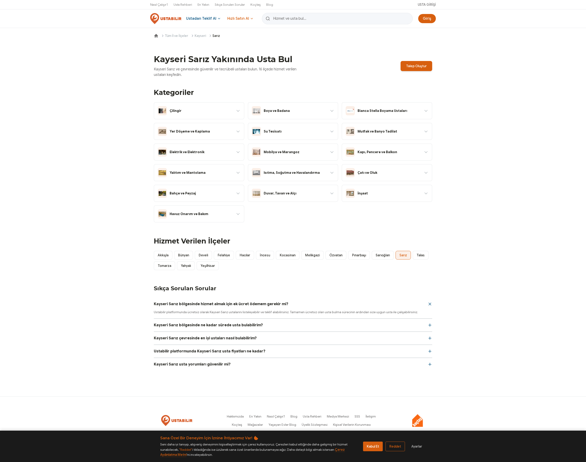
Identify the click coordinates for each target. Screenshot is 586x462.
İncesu (265, 255)
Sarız (403, 255)
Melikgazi (312, 255)
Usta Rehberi (183, 5)
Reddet (395, 446)
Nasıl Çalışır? (159, 5)
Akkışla (163, 255)
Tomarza (164, 266)
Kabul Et (373, 446)
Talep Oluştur (416, 66)
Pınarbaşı (359, 255)
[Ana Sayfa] (156, 35)
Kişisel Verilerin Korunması (352, 425)
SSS (357, 416)
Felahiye (224, 255)
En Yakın (203, 5)
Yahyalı (186, 266)
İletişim (371, 416)
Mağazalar (255, 425)
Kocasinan (288, 255)
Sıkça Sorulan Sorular (230, 5)
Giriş (427, 18)
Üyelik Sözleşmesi (315, 425)
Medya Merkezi (338, 416)
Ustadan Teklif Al (201, 18)
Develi (203, 255)
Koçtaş (255, 5)
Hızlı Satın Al (238, 18)
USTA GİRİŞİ (427, 5)
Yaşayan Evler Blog (282, 425)
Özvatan (335, 255)
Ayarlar (416, 446)
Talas (421, 255)
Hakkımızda (235, 416)
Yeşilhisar (208, 266)
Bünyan (183, 255)
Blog (269, 5)
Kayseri (200, 36)
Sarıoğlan (383, 255)
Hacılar (245, 255)
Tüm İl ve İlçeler (176, 36)
